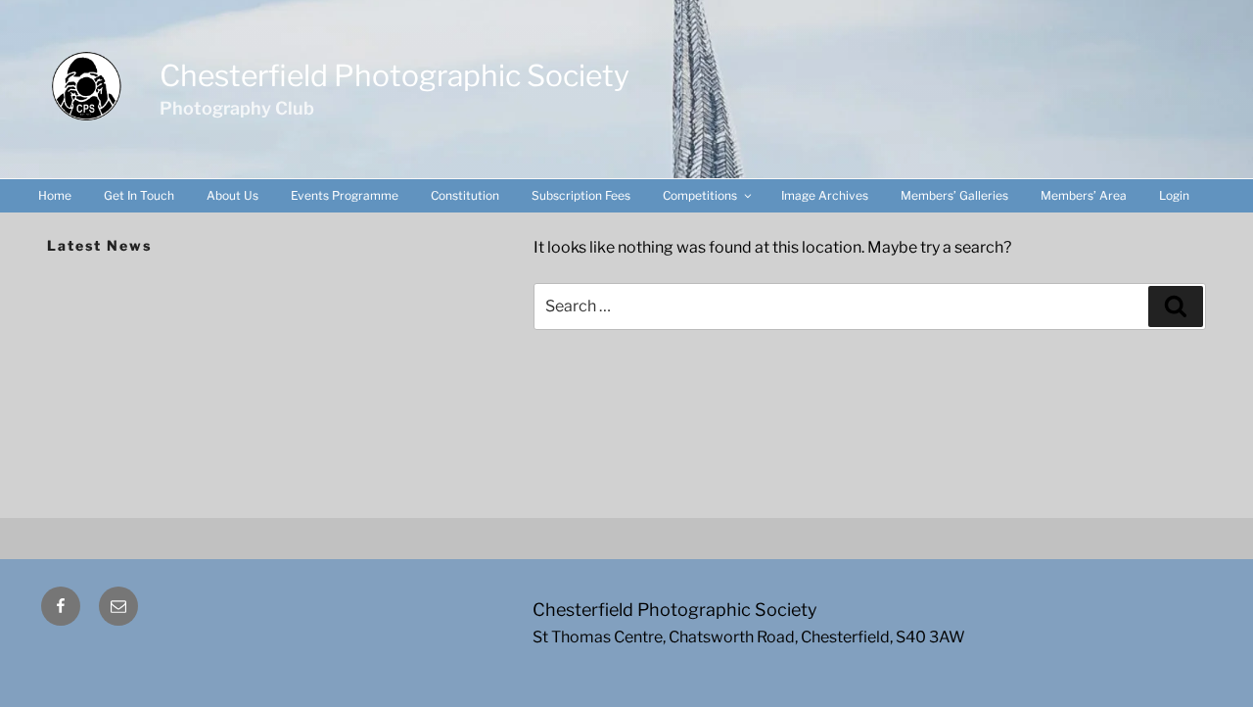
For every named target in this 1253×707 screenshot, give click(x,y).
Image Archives (824, 195)
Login (1174, 195)
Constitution (465, 195)
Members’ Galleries (954, 195)
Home (54, 195)
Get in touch (139, 195)
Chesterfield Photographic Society (394, 75)
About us (232, 195)
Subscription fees (581, 195)
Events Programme (344, 195)
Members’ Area (1084, 195)
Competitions (700, 195)
